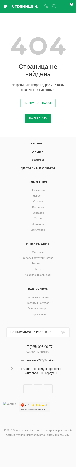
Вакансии (38, 207)
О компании (38, 190)
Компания (38, 182)
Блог (38, 269)
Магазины (38, 252)
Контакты (38, 212)
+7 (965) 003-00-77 (39, 347)
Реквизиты (38, 263)
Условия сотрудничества (38, 257)
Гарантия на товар (38, 302)
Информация (38, 244)
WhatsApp (48, 388)
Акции (38, 151)
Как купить (38, 289)
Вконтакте (27, 388)
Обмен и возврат (38, 308)
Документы (38, 229)
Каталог (38, 143)
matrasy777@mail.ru (41, 360)
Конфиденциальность (38, 274)
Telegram (38, 388)
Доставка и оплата (38, 168)
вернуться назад (38, 103)
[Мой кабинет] (61, 6)
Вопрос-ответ (38, 314)
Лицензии (38, 224)
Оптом (38, 218)
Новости (38, 195)
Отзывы (38, 201)
